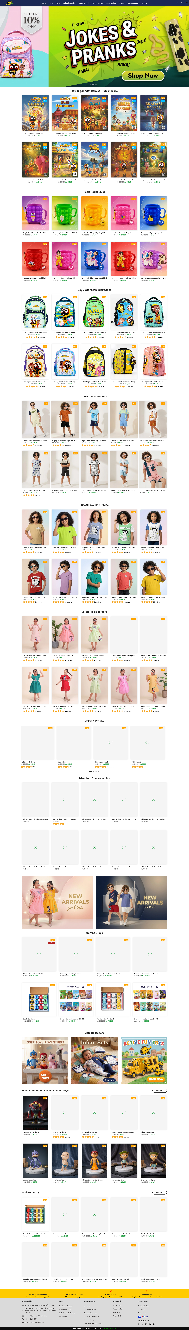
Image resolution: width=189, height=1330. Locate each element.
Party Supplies (97, 3)
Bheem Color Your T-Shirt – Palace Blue (155, 548)
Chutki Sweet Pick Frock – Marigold (153, 706)
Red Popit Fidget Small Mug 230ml (124, 278)
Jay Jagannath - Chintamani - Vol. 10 (154, 180)
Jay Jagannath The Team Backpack (125, 332)
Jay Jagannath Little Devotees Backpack (156, 382)
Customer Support (66, 1306)
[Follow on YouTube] (154, 1324)
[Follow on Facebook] (139, 1324)
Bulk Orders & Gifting (67, 1313)
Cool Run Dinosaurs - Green (151, 1279)
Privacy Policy (89, 1320)
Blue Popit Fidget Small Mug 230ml (94, 278)
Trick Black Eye (160, 762)
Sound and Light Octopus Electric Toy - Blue (39, 1279)
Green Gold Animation (109, 1328)
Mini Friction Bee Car (148, 1234)
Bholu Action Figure (148, 1180)
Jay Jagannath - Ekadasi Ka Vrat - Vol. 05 (156, 133)
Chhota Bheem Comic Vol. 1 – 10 (34, 974)
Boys (44, 3)
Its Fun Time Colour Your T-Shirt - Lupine (67, 597)
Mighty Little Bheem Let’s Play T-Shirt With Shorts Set (158, 441)
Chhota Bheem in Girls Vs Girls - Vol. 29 (155, 867)
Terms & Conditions (91, 1316)
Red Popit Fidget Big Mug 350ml (34, 278)
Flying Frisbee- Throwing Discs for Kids (96, 1234)
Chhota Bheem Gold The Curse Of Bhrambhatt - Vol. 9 (72, 819)
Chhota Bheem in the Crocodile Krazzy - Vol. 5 (157, 819)
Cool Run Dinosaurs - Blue (121, 1279)
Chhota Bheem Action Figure (92, 1180)
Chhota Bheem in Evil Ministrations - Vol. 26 (38, 819)
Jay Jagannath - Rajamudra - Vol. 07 (66, 180)
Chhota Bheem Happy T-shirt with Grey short (68, 490)
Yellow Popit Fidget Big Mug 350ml (94, 233)
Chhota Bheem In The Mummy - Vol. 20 (126, 819)
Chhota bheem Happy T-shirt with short (125, 441)
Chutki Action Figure (148, 1132)
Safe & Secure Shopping (93, 1323)
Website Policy (143, 1306)
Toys (58, 3)
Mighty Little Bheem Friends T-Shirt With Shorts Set (129, 490)
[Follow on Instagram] (146, 1324)
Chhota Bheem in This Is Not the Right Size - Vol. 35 (41, 867)
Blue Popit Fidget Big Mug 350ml (152, 233)
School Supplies (69, 3)
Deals (144, 3)
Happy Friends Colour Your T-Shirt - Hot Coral (128, 597)
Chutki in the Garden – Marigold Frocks (126, 656)
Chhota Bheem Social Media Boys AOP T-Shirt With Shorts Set (103, 490)
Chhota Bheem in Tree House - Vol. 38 (66, 867)
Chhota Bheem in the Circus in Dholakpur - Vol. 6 (99, 819)
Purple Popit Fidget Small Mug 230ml (154, 278)
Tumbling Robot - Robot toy (63, 1279)
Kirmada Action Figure (31, 1132)
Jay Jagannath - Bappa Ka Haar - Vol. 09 (127, 180)
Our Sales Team (90, 1309)
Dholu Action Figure (119, 1180)
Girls (51, 3)
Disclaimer (142, 1313)
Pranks (121, 3)
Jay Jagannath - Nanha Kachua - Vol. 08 (97, 180)
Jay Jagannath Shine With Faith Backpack (38, 332)
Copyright (142, 1309)
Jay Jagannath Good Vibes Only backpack (156, 332)
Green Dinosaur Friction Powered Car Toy (126, 1234)
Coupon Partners (90, 1313)
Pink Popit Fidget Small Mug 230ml (65, 278)
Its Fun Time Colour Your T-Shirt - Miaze (155, 597)
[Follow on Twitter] (142, 1324)
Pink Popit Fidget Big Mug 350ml (123, 233)
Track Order (117, 1316)
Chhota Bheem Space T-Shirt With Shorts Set (39, 441)
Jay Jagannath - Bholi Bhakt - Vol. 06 (36, 180)
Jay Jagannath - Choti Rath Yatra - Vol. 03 (97, 133)
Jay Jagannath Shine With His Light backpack (128, 382)
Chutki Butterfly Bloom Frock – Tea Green (97, 656)
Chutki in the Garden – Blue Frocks (153, 656)
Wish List (116, 1312)
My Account (117, 1305)
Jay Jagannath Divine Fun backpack (66, 332)
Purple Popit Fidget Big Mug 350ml (35, 233)
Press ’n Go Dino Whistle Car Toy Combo (37, 1234)
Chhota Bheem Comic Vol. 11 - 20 (108, 974)
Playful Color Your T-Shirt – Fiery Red (36, 597)
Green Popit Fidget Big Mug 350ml (65, 233)
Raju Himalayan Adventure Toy (123, 1132)
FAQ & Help (63, 1316)
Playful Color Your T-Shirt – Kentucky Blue (97, 548)
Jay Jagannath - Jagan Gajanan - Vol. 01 (38, 133)
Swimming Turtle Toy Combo (70, 974)
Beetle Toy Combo (30, 1019)
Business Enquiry (65, 1309)
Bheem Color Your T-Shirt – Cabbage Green (127, 548)
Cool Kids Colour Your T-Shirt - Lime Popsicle (69, 548)
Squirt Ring (85, 762)
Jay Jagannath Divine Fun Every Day (65, 382)
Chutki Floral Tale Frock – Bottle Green (37, 706)
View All (159, 1090)
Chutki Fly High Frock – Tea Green (94, 706)
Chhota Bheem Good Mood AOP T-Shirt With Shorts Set (43, 490)
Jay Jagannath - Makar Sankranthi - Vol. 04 (127, 133)
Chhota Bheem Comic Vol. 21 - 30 (72, 1019)
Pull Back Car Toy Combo (106, 1019)
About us (87, 1306)
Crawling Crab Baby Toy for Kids (64, 1234)
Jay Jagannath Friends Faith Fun (94, 382)
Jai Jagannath (133, 3)
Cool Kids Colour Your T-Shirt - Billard (95, 597)
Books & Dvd (83, 3)
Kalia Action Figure (59, 1132)
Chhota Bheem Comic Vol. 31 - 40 (146, 1019)
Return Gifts (111, 3)
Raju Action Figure (59, 1180)
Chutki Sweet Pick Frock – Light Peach (36, 656)
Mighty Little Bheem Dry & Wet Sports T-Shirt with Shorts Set (103, 441)
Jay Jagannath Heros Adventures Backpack (98, 332)
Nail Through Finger (51, 762)
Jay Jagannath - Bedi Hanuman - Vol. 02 (67, 133)
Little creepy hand (124, 762)
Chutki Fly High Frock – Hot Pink (123, 706)
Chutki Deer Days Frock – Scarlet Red (66, 706)
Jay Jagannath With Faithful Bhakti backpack (39, 382)
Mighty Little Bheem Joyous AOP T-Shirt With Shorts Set (72, 441)
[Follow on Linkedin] (150, 1324)
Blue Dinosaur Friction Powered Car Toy (96, 1279)
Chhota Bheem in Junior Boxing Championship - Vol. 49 (131, 867)
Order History (118, 1309)
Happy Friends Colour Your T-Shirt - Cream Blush (40, 548)
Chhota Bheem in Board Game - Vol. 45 (96, 867)
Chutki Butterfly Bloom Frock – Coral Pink (67, 656)
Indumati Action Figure (90, 1132)
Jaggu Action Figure (30, 1180)
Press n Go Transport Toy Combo (146, 974)
